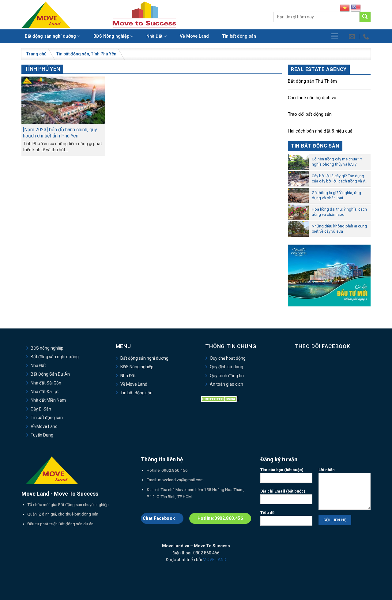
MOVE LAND (214, 559)
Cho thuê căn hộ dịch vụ (312, 97)
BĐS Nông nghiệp (111, 36)
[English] (356, 7)
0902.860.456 (174, 470)
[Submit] (365, 17)
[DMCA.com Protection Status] (220, 398)
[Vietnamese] (345, 7)
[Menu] (334, 36)
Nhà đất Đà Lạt (45, 391)
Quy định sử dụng (226, 366)
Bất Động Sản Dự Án (50, 374)
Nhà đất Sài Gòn (46, 383)
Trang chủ (36, 53)
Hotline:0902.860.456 (220, 518)
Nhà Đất (154, 36)
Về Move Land (194, 36)
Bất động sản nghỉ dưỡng (50, 36)
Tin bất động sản (239, 36)
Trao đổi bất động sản (310, 114)
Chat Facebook (159, 518)
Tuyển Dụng (42, 435)
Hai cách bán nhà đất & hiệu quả (320, 131)
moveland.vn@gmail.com (181, 479)
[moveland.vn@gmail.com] (352, 36)
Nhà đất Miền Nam (48, 400)
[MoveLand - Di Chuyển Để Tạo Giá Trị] (45, 15)
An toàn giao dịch (226, 384)
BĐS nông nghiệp (47, 348)
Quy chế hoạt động (228, 358)
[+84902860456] (367, 36)
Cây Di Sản (41, 409)
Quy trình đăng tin (227, 375)
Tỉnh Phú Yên (103, 53)
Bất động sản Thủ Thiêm (312, 81)
